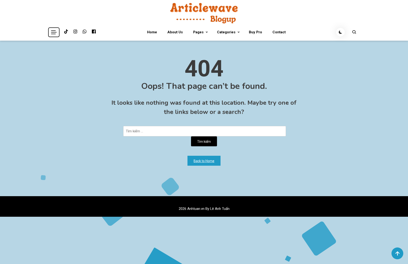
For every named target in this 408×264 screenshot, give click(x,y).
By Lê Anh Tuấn (217, 209)
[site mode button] (340, 32)
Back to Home (204, 161)
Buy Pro (255, 32)
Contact (279, 32)
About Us (175, 32)
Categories (226, 32)
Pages (198, 32)
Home (152, 32)
